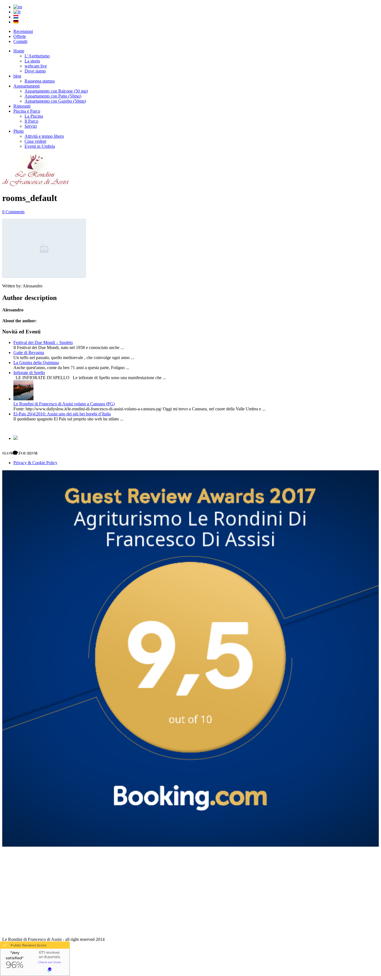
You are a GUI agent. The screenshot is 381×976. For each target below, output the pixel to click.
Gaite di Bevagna (28, 352)
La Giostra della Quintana (36, 362)
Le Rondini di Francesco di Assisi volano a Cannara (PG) (64, 403)
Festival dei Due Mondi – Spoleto (43, 342)
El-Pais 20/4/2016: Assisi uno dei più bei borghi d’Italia (62, 413)
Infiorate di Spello (29, 372)
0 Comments (13, 211)
